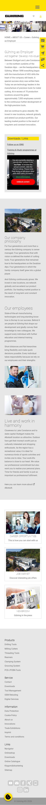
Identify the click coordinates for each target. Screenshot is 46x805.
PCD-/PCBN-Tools (13, 670)
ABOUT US (17, 37)
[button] (8, 797)
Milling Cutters (11, 649)
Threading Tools (12, 653)
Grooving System (12, 666)
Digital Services (12, 699)
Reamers (9, 657)
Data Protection (12, 711)
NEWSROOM (23, 611)
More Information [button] (23, 177)
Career (27, 37)
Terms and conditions (14, 736)
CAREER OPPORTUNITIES (23, 536)
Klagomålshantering (14, 766)
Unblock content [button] (23, 182)
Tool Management (13, 690)
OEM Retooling (11, 695)
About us (9, 719)
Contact (8, 682)
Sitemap (8, 770)
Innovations (10, 724)
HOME (7, 37)
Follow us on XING (15, 144)
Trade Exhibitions (12, 728)
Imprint (8, 732)
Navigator (9, 748)
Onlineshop (10, 753)
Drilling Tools (10, 644)
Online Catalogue (12, 761)
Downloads (10, 686)
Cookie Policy (11, 715)
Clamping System (13, 661)
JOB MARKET (23, 573)
